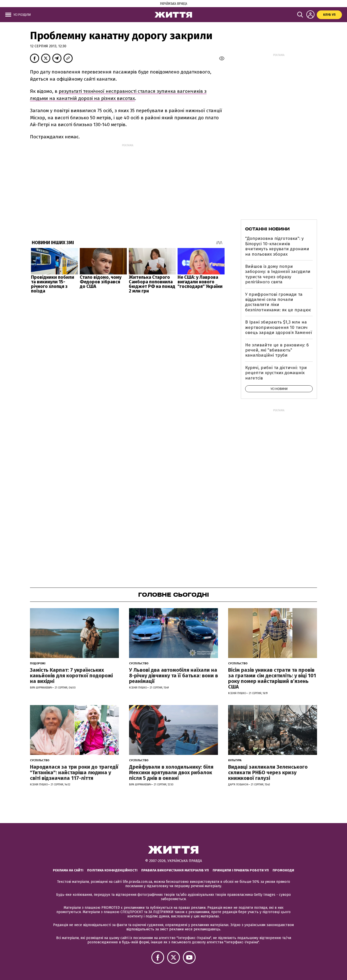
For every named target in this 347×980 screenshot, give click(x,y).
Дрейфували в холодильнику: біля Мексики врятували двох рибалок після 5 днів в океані (171, 772)
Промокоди (283, 870)
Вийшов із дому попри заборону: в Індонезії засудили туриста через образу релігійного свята (277, 274)
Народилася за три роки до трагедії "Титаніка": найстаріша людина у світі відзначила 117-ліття (74, 772)
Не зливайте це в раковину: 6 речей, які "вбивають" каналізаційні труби (277, 350)
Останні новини (267, 229)
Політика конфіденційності (112, 870)
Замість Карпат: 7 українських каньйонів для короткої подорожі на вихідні (71, 675)
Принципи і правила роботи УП (241, 870)
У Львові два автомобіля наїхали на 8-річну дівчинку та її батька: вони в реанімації (173, 675)
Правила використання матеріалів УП (175, 870)
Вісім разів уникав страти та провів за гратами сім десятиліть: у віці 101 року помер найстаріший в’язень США (272, 678)
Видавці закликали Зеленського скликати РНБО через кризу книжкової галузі (268, 772)
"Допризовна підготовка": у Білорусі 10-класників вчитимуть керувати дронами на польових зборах (277, 246)
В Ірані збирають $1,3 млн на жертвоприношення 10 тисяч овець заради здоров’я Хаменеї (278, 327)
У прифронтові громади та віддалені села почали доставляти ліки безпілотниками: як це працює (278, 302)
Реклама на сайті (68, 870)
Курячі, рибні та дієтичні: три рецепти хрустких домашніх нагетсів (276, 373)
